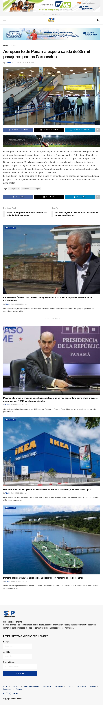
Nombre (6, 642)
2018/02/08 (19, 63)
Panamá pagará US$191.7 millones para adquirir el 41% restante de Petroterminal (43, 578)
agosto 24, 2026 (17, 404)
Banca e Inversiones (31, 686)
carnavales (27, 189)
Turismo (13, 45)
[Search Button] (98, 20)
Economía (15, 686)
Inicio (5, 686)
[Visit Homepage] (51, 20)
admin (8, 63)
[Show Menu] (4, 20)
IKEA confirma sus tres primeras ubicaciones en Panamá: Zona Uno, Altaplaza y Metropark (47, 489)
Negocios (59, 686)
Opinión (70, 686)
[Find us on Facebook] (3, 693)
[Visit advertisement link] (51, 6)
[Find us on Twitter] (7, 693)
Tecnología (81, 686)
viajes (37, 189)
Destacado (10, 228)
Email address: (9, 662)
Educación (7, 689)
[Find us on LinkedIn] (14, 693)
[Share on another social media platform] (97, 130)
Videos (93, 686)
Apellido (6, 652)
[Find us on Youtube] (17, 693)
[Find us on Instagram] (10, 693)
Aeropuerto (14, 189)
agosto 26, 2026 (17, 304)
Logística (47, 686)
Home (5, 45)
